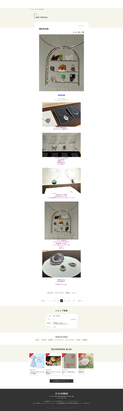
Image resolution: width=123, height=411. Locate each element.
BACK (43, 300)
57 (65, 300)
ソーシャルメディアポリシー (72, 401)
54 (54, 300)
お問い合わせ (87, 403)
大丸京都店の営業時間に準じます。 (60, 323)
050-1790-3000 (62, 398)
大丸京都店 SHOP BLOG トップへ (61, 381)
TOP (30, 9)
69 (73, 300)
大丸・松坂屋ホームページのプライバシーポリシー (44, 403)
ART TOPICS (35, 9)
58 (68, 300)
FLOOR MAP (73, 319)
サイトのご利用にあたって (59, 401)
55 (58, 300)
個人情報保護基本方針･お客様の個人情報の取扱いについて (69, 403)
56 (61, 300)
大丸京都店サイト (48, 401)
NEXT (79, 300)
